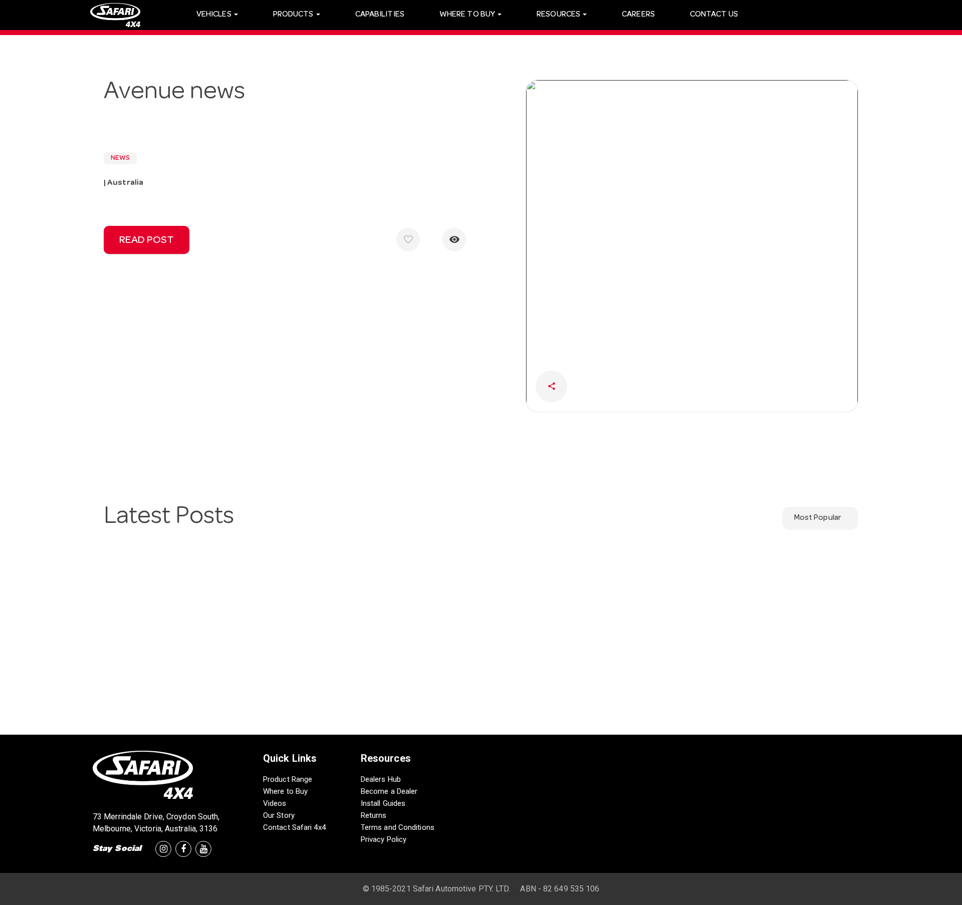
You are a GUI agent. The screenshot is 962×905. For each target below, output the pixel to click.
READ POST (146, 240)
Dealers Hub (381, 779)
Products (294, 15)
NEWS (120, 158)
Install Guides (383, 803)
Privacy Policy (383, 839)
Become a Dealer (389, 791)
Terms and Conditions (397, 827)
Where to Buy (285, 791)
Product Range (287, 779)
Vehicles (214, 15)
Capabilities (379, 15)
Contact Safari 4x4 (294, 827)
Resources (559, 15)
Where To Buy (468, 15)
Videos (275, 803)
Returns (374, 815)
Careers (638, 15)
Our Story (279, 815)
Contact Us (714, 15)
